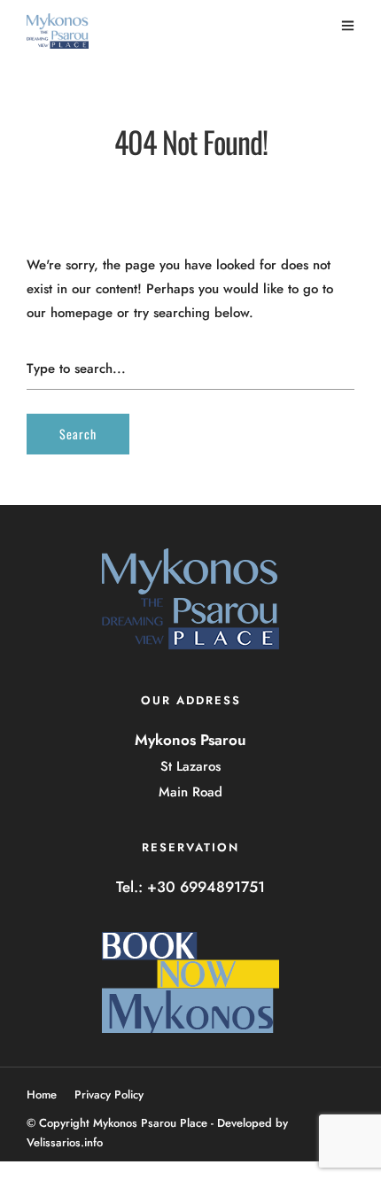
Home (42, 1094)
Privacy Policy (109, 1094)
